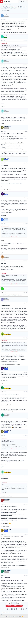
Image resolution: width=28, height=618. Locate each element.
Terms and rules (9, 616)
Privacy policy (15, 616)
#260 (26, 575)
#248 (26, 223)
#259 (26, 534)
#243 (26, 65)
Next (18, 603)
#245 (26, 131)
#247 (26, 197)
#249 (26, 260)
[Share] (24, 19)
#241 (26, 19)
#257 (26, 476)
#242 (26, 40)
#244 (26, 114)
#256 (26, 435)
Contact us (3, 616)
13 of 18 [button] (14, 603)
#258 (26, 504)
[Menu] (1, 1)
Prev (10, 603)
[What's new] (24, 1)
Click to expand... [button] (14, 236)
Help (20, 616)
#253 (26, 372)
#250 (26, 292)
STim (3, 10)
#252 (26, 337)
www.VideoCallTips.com (6, 189)
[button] (1, 615)
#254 (26, 391)
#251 (26, 303)
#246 (26, 163)
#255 (26, 418)
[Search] (26, 1)
